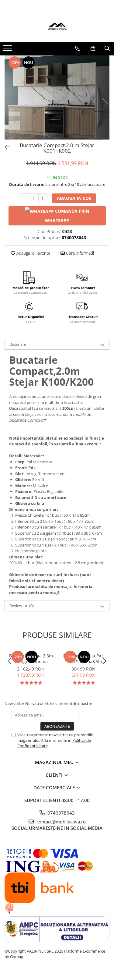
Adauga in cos (74, 198)
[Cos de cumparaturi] (92, 48)
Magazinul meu (55, 762)
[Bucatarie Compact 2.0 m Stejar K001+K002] (57, 97)
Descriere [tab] (17, 344)
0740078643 (60, 813)
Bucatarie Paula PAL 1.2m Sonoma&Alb (83, 658)
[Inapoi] (4, 147)
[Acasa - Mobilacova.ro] (57, 27)
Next (104, 103)
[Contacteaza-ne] (78, 48)
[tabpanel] (57, 97)
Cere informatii (79, 253)
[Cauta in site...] (107, 48)
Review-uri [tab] (21, 605)
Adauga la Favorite (32, 253)
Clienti (55, 775)
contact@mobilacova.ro (60, 822)
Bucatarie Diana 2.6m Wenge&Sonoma (31, 658)
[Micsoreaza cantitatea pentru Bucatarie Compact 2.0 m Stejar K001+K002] (24, 198)
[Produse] (8, 50)
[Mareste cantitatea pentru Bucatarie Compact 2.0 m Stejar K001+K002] (42, 198)
